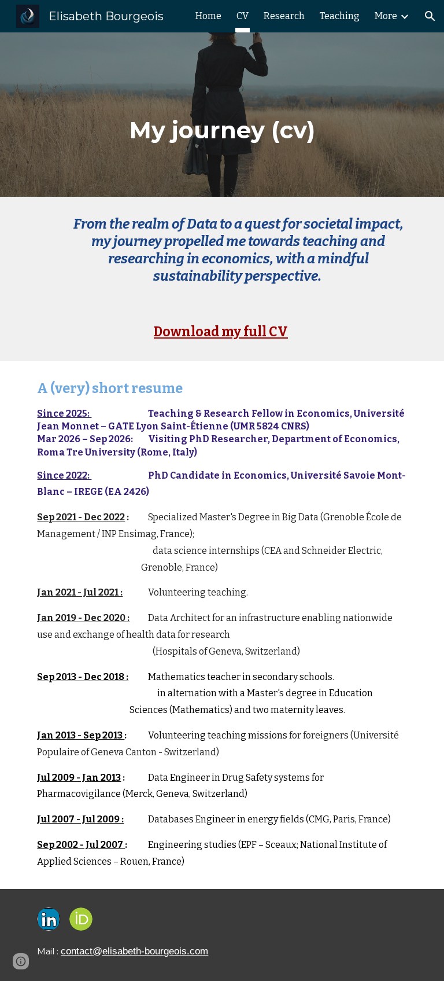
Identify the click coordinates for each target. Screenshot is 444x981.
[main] (221, 122)
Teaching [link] (340, 15)
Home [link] (208, 15)
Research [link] (284, 15)
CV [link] (242, 15)
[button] (430, 16)
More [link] (386, 15)
